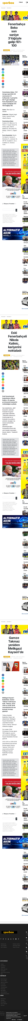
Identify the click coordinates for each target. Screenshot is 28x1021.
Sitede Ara (3, 998)
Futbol (21, 2)
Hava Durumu (4, 979)
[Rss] (14, 939)
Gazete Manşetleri (5, 993)
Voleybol (3, 967)
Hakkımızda (3, 944)
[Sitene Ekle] (19, 939)
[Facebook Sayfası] (1, 939)
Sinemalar (3, 988)
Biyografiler (3, 1002)
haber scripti (3, 1017)
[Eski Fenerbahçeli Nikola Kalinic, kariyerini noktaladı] (10, 364)
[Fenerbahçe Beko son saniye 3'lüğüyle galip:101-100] (10, 60)
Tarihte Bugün (4, 987)
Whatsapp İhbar (16, 945)
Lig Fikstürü (3, 985)
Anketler (3, 1000)
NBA (2, 974)
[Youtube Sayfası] (9, 939)
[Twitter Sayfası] (4, 939)
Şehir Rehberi (4, 992)
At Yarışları (3, 970)
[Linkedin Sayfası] (11, 939)
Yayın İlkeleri (4, 945)
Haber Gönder (16, 947)
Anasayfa (3, 7)
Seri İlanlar (3, 990)
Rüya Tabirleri (4, 1003)
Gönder (16, 210)
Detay (14, 1019)
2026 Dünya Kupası (5, 972)
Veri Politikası (4, 947)
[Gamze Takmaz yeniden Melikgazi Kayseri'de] (10, 666)
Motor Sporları (4, 969)
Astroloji (2, 1005)
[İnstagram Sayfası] (6, 939)
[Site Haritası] (16, 939)
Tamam (20, 1019)
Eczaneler (3, 983)
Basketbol (9, 7)
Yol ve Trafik (4, 980)
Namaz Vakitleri (4, 982)
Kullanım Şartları (16, 944)
